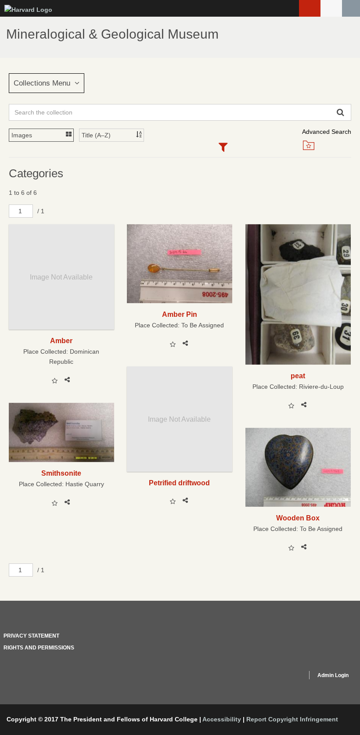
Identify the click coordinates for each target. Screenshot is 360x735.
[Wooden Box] (298, 467)
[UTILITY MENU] (331, 8)
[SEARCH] (351, 8)
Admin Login (333, 675)
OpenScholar (283, 676)
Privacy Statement (31, 636)
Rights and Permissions (39, 648)
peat (298, 376)
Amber (61, 340)
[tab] (223, 148)
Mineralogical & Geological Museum (112, 34)
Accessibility (221, 719)
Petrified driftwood (179, 483)
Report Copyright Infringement (292, 719)
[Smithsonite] (61, 432)
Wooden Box (298, 518)
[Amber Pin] (179, 263)
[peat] (298, 294)
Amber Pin (179, 314)
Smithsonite (61, 473)
